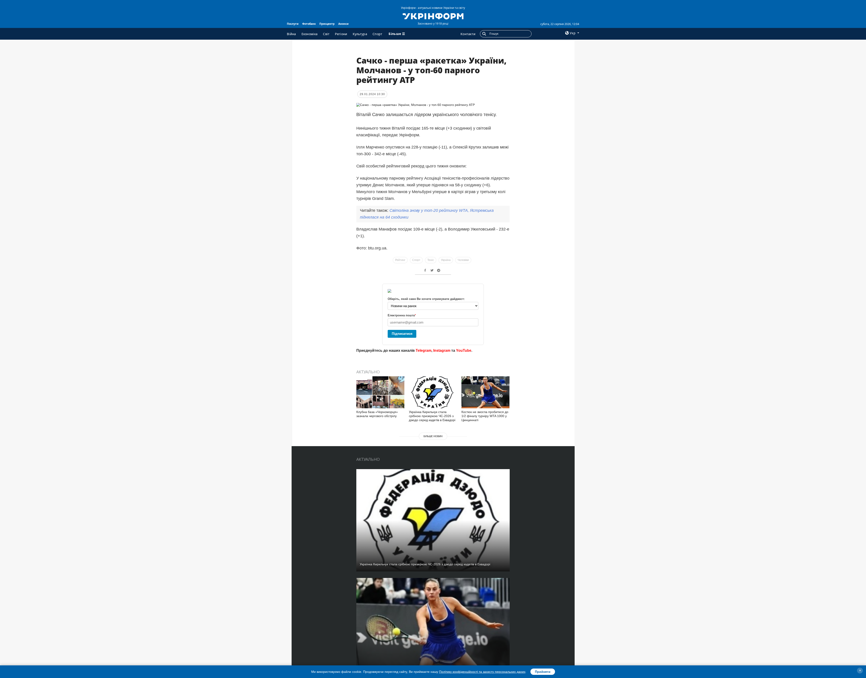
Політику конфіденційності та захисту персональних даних (482, 671)
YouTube (463, 350)
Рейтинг (400, 260)
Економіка (310, 34)
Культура (360, 34)
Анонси (343, 24)
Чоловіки (463, 260)
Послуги (293, 24)
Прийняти (542, 671)
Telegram (423, 350)
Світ (326, 34)
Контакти (468, 34)
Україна (446, 260)
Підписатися (402, 334)
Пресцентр (327, 24)
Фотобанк (309, 24)
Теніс (430, 260)
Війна (291, 34)
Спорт (377, 34)
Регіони (341, 34)
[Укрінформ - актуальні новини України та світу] (433, 15)
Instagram (441, 350)
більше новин (433, 436)
